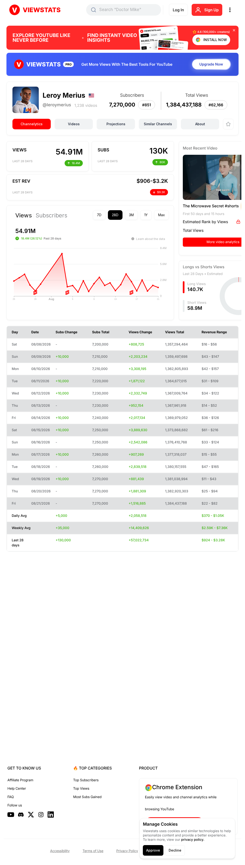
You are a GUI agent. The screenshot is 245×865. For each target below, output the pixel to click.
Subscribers (51, 215)
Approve (153, 850)
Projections (115, 124)
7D (91, 215)
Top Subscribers (86, 780)
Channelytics (32, 124)
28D (107, 215)
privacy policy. (192, 840)
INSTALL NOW (215, 40)
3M (123, 215)
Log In (178, 9)
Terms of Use (93, 851)
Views (23, 215)
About (200, 124)
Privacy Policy (127, 851)
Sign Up (211, 9)
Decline (175, 850)
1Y (137, 215)
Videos (74, 124)
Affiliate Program (20, 780)
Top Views (81, 789)
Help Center (16, 789)
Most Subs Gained (87, 797)
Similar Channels (158, 124)
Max (153, 215)
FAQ (10, 797)
